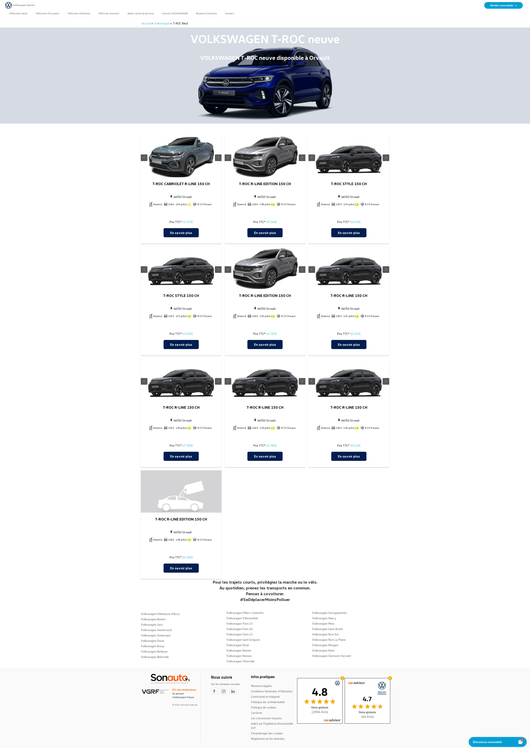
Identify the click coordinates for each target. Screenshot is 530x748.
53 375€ (187, 222)
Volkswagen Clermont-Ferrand (331, 656)
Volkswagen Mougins (325, 645)
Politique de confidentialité (268, 702)
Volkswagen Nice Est (325, 634)
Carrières (256, 712)
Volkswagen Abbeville (155, 657)
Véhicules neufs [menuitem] (18, 13)
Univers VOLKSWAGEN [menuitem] (175, 13)
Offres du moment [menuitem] (108, 13)
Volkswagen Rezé (237, 645)
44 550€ (187, 333)
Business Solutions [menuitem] (206, 13)
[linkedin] (234, 691)
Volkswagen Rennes (239, 656)
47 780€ (187, 445)
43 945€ (271, 222)
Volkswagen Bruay (152, 646)
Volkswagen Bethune (154, 651)
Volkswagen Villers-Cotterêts (245, 612)
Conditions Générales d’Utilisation (272, 691)
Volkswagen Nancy (324, 618)
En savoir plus (181, 233)
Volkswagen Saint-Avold (327, 629)
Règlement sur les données (268, 738)
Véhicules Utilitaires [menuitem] (78, 13)
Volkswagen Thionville (240, 661)
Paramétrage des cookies (267, 733)
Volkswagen (162, 23)
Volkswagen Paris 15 (239, 634)
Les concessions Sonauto (266, 718)
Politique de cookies (263, 707)
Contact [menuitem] (229, 13)
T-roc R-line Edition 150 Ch (265, 183)
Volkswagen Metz (323, 623)
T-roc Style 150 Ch (349, 183)
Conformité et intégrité (265, 696)
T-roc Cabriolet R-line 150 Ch (181, 183)
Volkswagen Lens (152, 624)
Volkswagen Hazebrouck (156, 630)
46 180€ (187, 557)
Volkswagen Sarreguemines (329, 612)
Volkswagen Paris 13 (239, 623)
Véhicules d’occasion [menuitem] (47, 13)
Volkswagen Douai (152, 640)
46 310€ (355, 333)
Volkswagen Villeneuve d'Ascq (160, 614)
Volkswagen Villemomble (242, 618)
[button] (144, 157)
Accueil (146, 23)
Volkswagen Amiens (153, 619)
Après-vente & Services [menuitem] (141, 13)
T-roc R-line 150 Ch (348, 295)
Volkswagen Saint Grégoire (243, 639)
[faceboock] (215, 691)
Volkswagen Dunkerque (156, 635)
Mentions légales (261, 686)
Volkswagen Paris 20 (239, 629)
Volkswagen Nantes (238, 650)
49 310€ (355, 445)
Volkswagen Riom (323, 650)
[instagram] (225, 691)
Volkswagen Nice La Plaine (329, 639)
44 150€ (355, 222)
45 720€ (271, 333)
